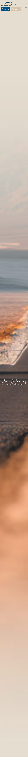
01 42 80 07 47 (15, 9)
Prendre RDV (5, 9)
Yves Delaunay (6, 2)
